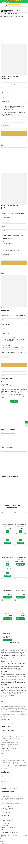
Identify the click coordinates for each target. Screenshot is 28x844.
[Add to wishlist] (11, 514)
